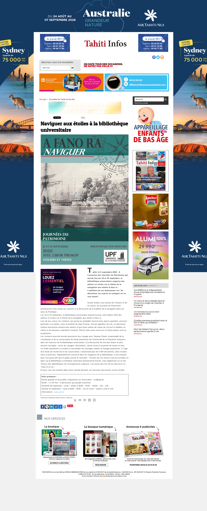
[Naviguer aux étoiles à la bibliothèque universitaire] (85, 135)
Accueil (42, 99)
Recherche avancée (141, 103)
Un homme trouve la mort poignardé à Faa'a (146, 313)
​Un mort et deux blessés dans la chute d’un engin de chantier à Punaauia (149, 303)
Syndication (109, 476)
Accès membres (87, 476)
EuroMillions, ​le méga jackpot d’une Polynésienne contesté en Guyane (149, 292)
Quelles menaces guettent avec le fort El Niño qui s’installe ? (150, 321)
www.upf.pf (59, 392)
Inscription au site (121, 476)
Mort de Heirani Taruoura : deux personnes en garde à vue (149, 330)
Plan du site (98, 476)
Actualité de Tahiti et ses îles (62, 99)
